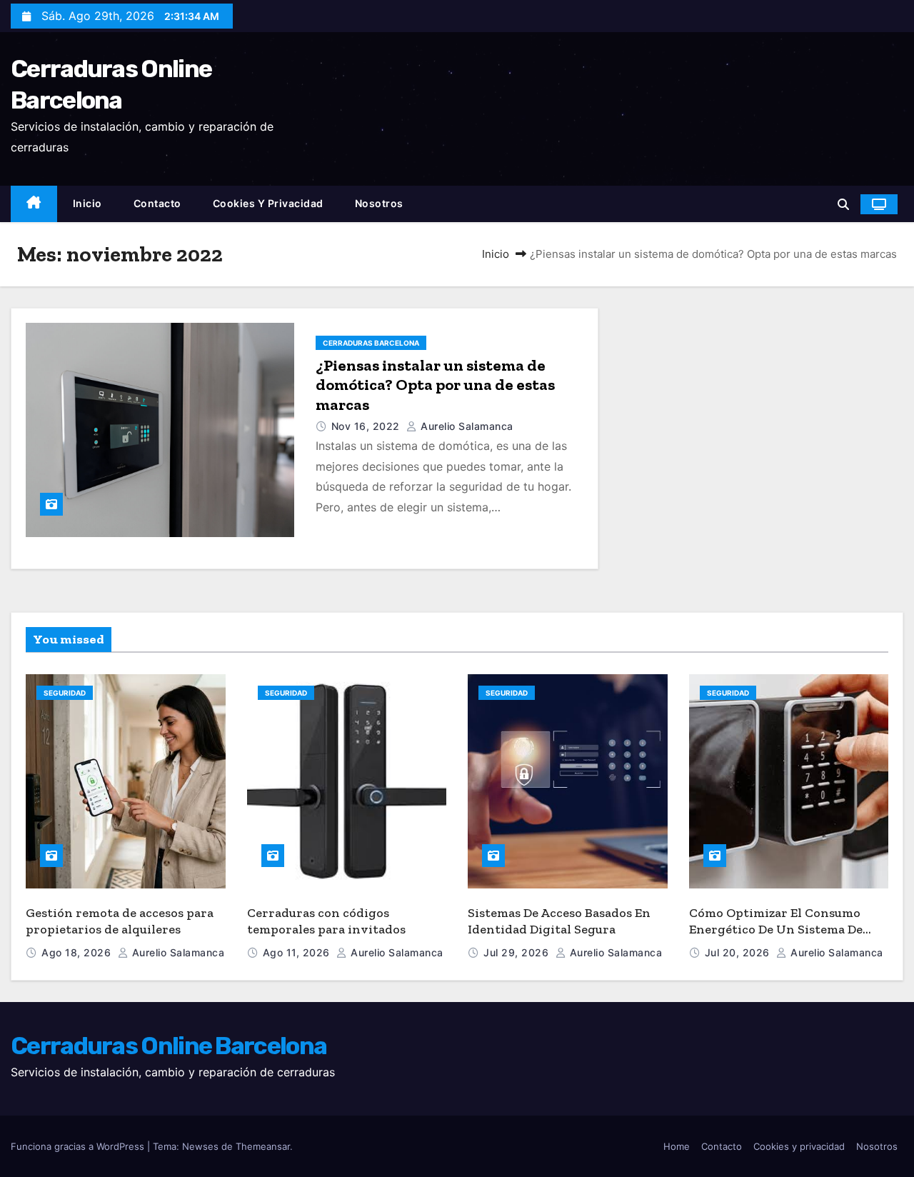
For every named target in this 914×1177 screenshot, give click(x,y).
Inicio (87, 203)
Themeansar (263, 1146)
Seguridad (65, 692)
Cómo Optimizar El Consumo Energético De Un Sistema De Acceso (776, 929)
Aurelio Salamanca (465, 426)
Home (676, 1146)
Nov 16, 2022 (367, 426)
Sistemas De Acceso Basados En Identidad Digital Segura (559, 921)
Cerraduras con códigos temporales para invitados (326, 921)
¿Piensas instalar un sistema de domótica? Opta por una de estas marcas (435, 385)
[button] (843, 204)
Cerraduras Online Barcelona (168, 1046)
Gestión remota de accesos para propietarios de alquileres (120, 921)
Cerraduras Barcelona (371, 343)
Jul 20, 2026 (739, 952)
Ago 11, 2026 (298, 952)
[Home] (34, 204)
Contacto (157, 203)
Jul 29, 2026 (517, 952)
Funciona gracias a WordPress (79, 1146)
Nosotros (379, 203)
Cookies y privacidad (268, 203)
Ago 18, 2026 (77, 952)
